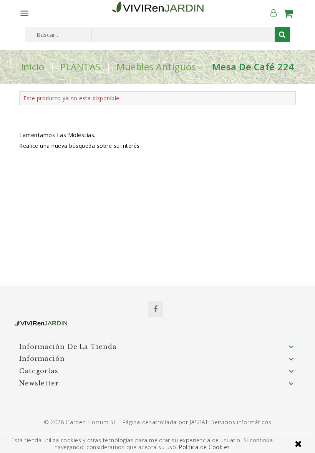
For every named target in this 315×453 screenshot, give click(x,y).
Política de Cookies (204, 447)
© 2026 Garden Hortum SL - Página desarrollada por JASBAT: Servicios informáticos (158, 422)
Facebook (155, 309)
